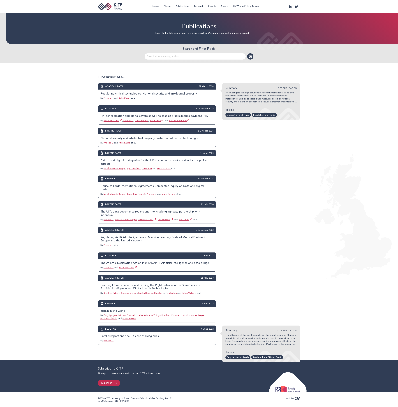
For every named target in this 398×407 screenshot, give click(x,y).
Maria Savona (141, 120)
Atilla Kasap (124, 98)
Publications (182, 6)
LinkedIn (290, 6)
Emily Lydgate (110, 315)
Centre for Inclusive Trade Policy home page (111, 6)
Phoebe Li (108, 98)
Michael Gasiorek (127, 315)
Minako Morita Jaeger (114, 168)
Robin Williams (189, 293)
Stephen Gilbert (111, 293)
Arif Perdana (164, 219)
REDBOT (297, 398)
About (167, 6)
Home (155, 6)
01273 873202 (122, 401)
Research (199, 6)
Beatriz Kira (155, 120)
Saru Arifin (184, 219)
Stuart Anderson (129, 293)
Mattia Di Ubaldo (108, 318)
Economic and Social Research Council (288, 387)
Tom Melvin (171, 293)
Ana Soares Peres (178, 120)
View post (157, 92)
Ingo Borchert (134, 168)
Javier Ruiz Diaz (111, 120)
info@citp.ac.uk (105, 401)
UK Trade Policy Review (246, 6)
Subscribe (106, 383)
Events (225, 6)
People (212, 6)
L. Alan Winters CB (146, 315)
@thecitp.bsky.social (296, 6)
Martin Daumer (145, 293)
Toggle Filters (250, 56)
